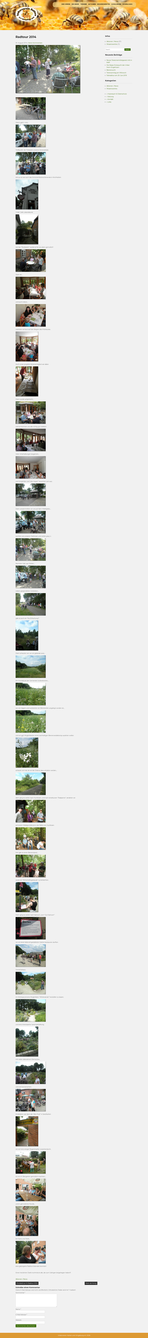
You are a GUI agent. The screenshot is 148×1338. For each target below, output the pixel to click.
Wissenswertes (103, 4)
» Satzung (110, 96)
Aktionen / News (21, 1279)
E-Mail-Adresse (21, 1315)
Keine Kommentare (35, 43)
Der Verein (66, 4)
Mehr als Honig (91, 1283)
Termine (83, 4)
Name (18, 1309)
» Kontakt (110, 99)
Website (18, 1320)
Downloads (127, 4)
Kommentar (20, 1293)
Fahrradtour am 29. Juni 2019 (117, 75)
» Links (109, 102)
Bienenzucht (111, 70)
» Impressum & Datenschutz (117, 94)
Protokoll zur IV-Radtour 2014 (27, 1283)
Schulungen (116, 4)
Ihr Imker (75, 4)
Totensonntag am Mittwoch (116, 73)
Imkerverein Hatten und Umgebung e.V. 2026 (74, 1335)
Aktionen (92, 4)
